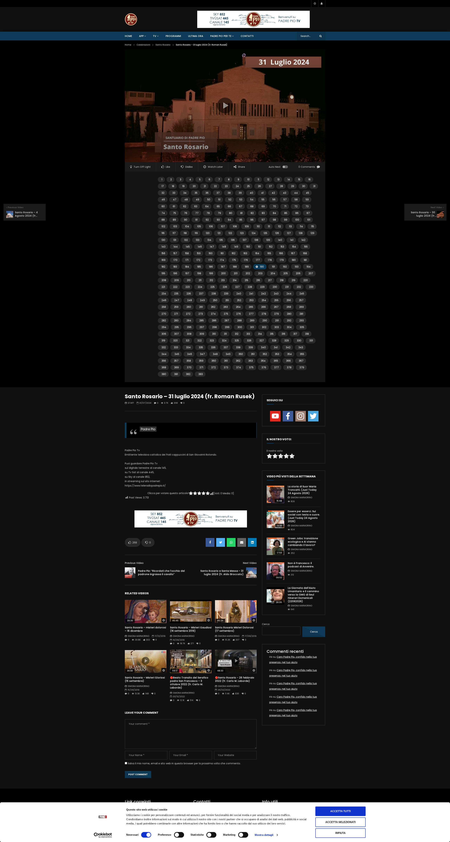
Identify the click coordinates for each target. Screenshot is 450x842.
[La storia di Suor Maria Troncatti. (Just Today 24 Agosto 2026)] (275, 494)
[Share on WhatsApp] (231, 542)
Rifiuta (340, 832)
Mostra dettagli (264, 834)
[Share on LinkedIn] (252, 542)
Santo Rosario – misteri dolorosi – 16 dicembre (145, 629)
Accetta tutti (340, 811)
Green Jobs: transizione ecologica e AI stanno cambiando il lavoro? (303, 542)
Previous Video (134, 563)
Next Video (250, 563)
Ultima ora (195, 36)
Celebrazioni (143, 44)
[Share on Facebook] (210, 542)
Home (128, 36)
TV (154, 36)
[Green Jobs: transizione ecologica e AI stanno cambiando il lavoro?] (275, 546)
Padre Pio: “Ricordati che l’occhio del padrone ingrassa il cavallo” (161, 572)
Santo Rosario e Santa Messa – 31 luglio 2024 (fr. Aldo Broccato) (221, 572)
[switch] (179, 835)
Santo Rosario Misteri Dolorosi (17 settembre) (234, 629)
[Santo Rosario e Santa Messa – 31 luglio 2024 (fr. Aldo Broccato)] (251, 572)
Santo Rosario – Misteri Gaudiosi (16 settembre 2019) (190, 629)
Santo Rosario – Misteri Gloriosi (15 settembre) (145, 679)
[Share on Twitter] (220, 542)
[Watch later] (314, 3)
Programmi (173, 36)
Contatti (247, 36)
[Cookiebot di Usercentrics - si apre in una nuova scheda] (103, 835)
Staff (131, 402)
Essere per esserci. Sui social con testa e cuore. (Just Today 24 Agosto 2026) (304, 516)
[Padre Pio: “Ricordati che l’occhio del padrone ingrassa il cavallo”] (130, 572)
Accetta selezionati (340, 822)
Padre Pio (148, 429)
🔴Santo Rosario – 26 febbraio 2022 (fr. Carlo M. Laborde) (234, 679)
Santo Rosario (163, 44)
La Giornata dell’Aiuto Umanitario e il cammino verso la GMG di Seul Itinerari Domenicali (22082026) (303, 594)
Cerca (265, 624)
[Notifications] (321, 3)
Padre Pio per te (220, 36)
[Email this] (241, 542)
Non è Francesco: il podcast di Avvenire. (301, 564)
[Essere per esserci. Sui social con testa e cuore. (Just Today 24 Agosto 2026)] (275, 519)
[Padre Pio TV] (131, 19)
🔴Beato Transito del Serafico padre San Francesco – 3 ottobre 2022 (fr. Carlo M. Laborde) (189, 682)
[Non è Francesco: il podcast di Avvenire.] (275, 571)
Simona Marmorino (138, 636)
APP (141, 36)
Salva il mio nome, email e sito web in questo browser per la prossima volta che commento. (184, 763)
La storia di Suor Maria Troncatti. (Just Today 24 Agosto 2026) (302, 490)
